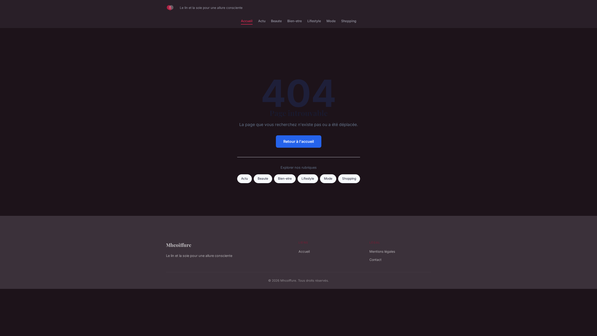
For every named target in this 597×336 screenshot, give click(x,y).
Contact (375, 260)
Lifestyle (314, 21)
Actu (261, 21)
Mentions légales (382, 251)
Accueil (247, 21)
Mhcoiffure (178, 245)
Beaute (276, 21)
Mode (331, 21)
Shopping (348, 21)
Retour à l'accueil (298, 141)
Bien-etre (294, 21)
